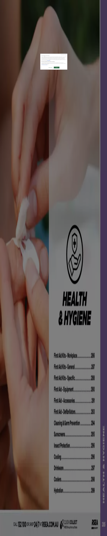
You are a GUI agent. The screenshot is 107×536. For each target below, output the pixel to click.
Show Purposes (50, 67)
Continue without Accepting (64, 54)
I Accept (57, 67)
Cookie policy (48, 60)
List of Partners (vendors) (44, 64)
